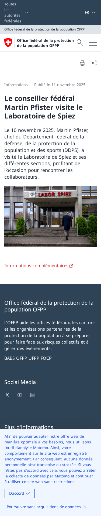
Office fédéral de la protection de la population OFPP (45, 43)
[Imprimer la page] (82, 63)
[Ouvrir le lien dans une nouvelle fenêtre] (7, 395)
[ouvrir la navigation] (93, 42)
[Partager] (94, 63)
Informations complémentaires (36, 266)
